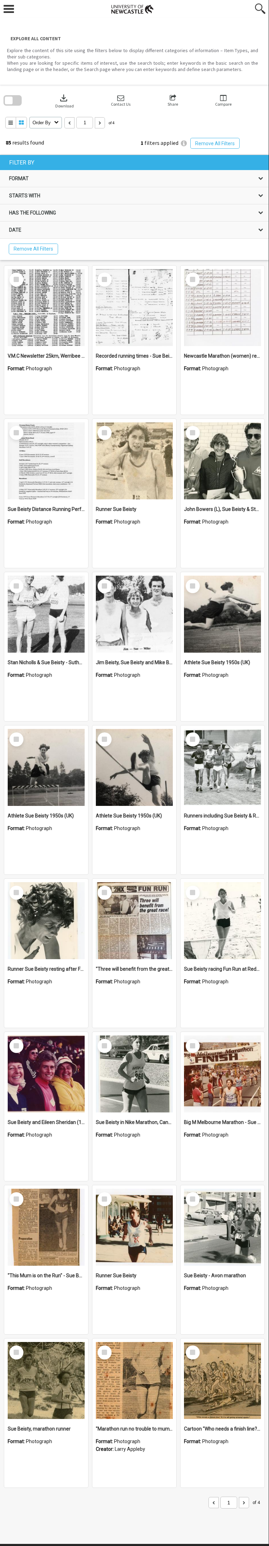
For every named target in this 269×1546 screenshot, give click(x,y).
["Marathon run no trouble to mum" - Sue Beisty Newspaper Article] (134, 1380)
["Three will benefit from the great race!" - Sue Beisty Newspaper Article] (134, 920)
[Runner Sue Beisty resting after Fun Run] (46, 920)
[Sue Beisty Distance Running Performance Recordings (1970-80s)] (46, 460)
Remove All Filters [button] (215, 143)
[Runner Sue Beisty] (134, 460)
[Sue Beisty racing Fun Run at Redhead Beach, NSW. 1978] (222, 920)
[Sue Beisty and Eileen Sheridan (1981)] (46, 1073)
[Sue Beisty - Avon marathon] (222, 1227)
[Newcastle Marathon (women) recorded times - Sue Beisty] (222, 307)
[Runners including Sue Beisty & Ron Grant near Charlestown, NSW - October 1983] (222, 767)
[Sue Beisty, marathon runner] (46, 1380)
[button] (120, 100)
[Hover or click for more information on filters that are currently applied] (184, 143)
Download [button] (64, 100)
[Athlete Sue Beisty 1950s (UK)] (222, 614)
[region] (134, 207)
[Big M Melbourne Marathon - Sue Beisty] (222, 1073)
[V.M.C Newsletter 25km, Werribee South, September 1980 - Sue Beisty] (46, 307)
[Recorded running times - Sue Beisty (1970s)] (134, 307)
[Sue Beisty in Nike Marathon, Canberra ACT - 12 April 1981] (134, 1073)
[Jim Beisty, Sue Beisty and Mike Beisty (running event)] (134, 614)
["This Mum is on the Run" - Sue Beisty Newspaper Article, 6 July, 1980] (46, 1227)
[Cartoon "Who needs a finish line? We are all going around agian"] (222, 1380)
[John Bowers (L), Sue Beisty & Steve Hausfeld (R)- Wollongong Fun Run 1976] (222, 460)
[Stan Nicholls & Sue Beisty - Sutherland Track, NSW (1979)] (46, 614)
